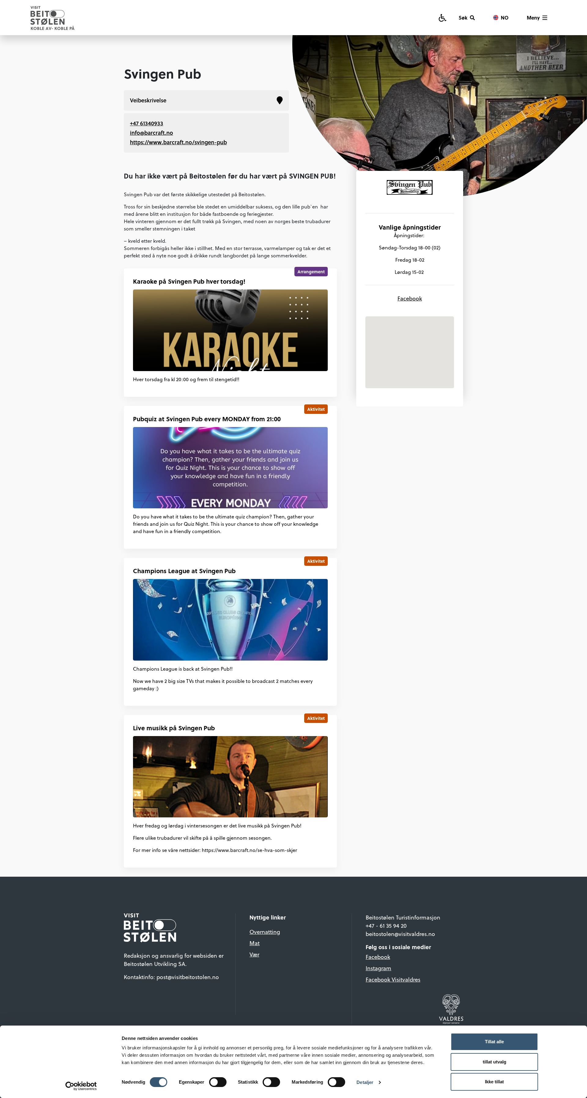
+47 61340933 (146, 123)
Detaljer (364, 1082)
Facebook (409, 298)
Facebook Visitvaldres (393, 979)
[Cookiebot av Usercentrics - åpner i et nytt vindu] (81, 1086)
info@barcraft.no (151, 133)
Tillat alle (494, 1041)
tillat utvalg (494, 1061)
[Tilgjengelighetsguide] (442, 17)
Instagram (378, 968)
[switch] (218, 1082)
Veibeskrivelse (148, 100)
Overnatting (264, 932)
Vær (254, 954)
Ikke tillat (494, 1081)
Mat (254, 943)
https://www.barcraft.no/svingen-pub (178, 142)
